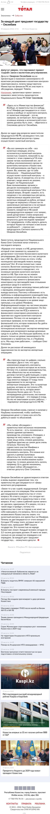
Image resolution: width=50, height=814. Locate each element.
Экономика (5, 16)
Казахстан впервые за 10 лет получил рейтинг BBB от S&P (25, 734)
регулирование (36, 547)
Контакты (12, 804)
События (19, 16)
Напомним (6, 93)
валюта (12, 547)
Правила (26, 804)
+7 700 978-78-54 (42, 2)
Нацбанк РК (22, 547)
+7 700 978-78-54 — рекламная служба (25, 799)
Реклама (40, 804)
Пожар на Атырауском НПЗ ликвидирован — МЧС (22, 645)
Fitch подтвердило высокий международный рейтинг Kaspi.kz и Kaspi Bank (22, 695)
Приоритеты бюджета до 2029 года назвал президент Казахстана (21, 772)
